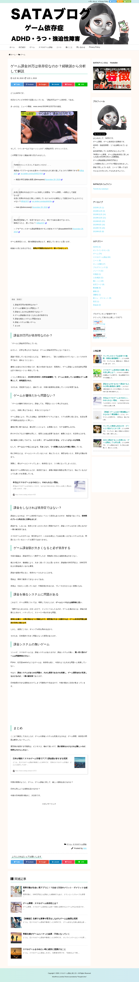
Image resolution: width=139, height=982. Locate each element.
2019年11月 (99, 214)
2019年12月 (99, 211)
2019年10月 (99, 218)
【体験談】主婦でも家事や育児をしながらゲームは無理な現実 (50, 919)
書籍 (96, 291)
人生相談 (98, 278)
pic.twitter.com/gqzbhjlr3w (42, 201)
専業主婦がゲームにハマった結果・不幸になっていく (46, 934)
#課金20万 (25, 201)
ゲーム (22, 54)
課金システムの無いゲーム (24, 322)
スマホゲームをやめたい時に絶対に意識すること (44, 949)
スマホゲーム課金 (80, 844)
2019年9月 (99, 221)
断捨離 (97, 288)
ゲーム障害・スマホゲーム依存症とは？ (40, 903)
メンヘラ (98, 271)
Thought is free (82, 977)
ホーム (13, 54)
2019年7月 (99, 228)
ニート (97, 260)
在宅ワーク (98, 284)
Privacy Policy (103, 1)
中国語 (97, 274)
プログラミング (100, 267)
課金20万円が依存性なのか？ (25, 305)
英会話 (97, 305)
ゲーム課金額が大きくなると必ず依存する (30, 315)
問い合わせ (93, 1)
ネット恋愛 (99, 264)
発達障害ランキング (100, 338)
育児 (96, 301)
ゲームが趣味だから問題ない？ (26, 308)
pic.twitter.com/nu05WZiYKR (32, 174)
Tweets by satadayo (100, 189)
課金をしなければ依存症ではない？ (28, 312)
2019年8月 (99, 225)
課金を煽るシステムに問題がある (27, 319)
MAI (85, 848)
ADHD (97, 247)
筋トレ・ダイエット (102, 298)
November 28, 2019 (52, 179)
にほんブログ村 (99, 324)
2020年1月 (98, 207)
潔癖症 (97, 295)
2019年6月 (98, 231)
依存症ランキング (99, 331)
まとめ (16, 326)
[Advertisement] (49, 275)
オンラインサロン (101, 250)
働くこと (98, 281)
